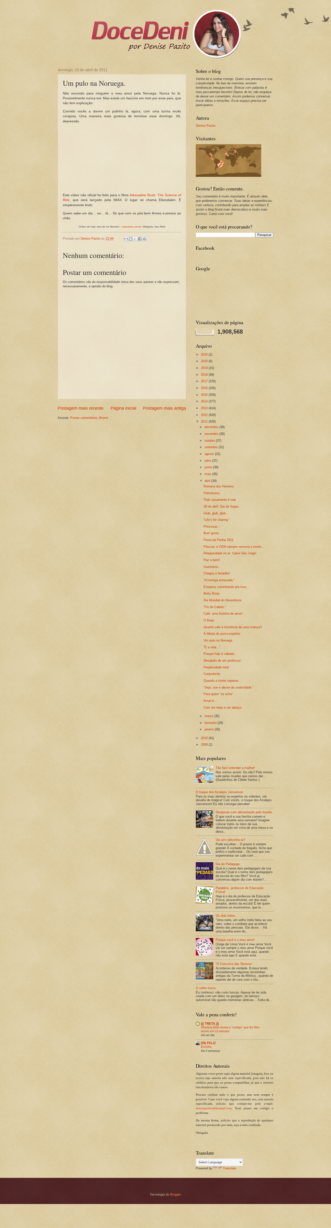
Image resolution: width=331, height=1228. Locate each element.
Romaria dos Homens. (219, 486)
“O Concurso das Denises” (234, 964)
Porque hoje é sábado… (220, 654)
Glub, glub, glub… (216, 513)
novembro (212, 434)
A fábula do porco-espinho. (222, 633)
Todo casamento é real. (220, 499)
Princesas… (212, 526)
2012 (205, 415)
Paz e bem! (212, 560)
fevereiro (211, 723)
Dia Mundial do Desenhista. (223, 600)
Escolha (206, 1046)
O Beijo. (209, 620)
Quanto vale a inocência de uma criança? (233, 627)
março (209, 716)
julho (208, 460)
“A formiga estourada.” (219, 580)
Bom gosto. (212, 533)
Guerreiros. (211, 567)
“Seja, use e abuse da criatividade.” (228, 687)
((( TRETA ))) (210, 1023)
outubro (210, 440)
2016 (205, 388)
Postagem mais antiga (164, 408)
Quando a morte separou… (222, 680)
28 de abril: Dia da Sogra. (221, 506)
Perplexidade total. (217, 667)
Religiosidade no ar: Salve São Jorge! (230, 553)
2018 (205, 374)
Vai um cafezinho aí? (230, 840)
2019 (205, 368)
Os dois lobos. (226, 915)
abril (208, 481)
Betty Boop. (212, 593)
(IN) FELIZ (208, 1043)
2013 (205, 408)
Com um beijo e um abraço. (223, 707)
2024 (205, 354)
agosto (210, 454)
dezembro (212, 427)
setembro (212, 447)
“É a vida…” (212, 647)
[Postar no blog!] (130, 238)
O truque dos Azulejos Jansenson (219, 792)
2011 (205, 421)
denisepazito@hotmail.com (214, 1108)
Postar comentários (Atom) (89, 418)
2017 (205, 381)
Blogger (175, 1194)
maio (208, 474)
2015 (205, 395)
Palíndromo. (212, 493)
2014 (205, 401)
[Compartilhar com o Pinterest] (144, 238)
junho (209, 467)
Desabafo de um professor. (222, 660)
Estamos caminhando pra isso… (226, 587)
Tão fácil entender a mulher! (235, 768)
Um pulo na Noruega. (218, 640)
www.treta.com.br (131, 226)
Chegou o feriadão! (217, 573)
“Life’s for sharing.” (217, 520)
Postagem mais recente (80, 408)
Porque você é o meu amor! (235, 940)
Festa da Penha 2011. (219, 540)
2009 (205, 744)
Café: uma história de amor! (223, 613)
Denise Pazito (205, 125)
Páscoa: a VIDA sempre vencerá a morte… (234, 546)
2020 (205, 361)
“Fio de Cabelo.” (215, 607)
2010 (205, 738)
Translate (229, 1168)
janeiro (210, 729)
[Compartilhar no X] (135, 238)
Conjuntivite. (212, 674)
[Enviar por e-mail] (126, 238)
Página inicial (123, 408)
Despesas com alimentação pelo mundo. (244, 812)
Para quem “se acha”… (220, 694)
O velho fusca (205, 988)
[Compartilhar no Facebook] (139, 238)
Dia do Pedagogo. (228, 864)
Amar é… (210, 701)
